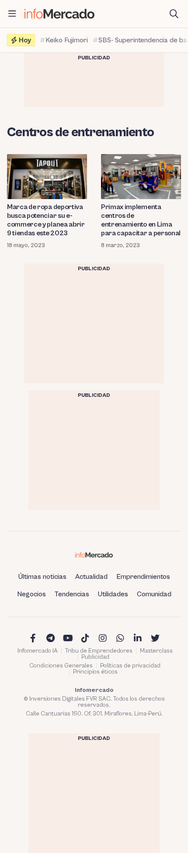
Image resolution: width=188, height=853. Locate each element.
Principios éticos (95, 671)
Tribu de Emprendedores (98, 650)
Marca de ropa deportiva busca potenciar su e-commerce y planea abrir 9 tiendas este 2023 (46, 220)
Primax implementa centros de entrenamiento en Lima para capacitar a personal (141, 220)
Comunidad (154, 594)
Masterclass (156, 650)
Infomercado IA (37, 650)
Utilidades (113, 594)
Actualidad (91, 577)
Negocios (31, 594)
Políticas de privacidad (130, 665)
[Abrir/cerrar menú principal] (12, 13)
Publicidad (95, 657)
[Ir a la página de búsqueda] (174, 13)
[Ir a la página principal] (59, 14)
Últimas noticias (42, 577)
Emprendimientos (143, 577)
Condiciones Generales (61, 665)
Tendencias (72, 594)
